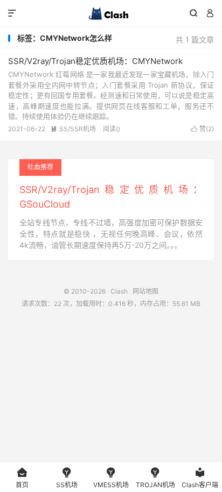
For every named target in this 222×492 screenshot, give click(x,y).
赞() (202, 129)
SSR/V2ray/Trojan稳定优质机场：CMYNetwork (95, 61)
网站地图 (145, 291)
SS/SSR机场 (73, 129)
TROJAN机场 (155, 478)
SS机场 (67, 478)
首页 (22, 478)
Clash (110, 13)
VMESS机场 (111, 478)
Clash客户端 (200, 478)
